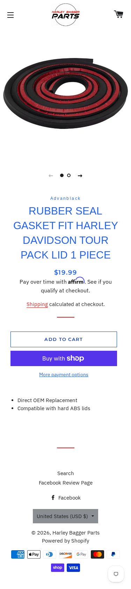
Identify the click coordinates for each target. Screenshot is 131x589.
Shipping (37, 304)
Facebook (69, 497)
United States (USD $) (62, 516)
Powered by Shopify (65, 540)
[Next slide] (80, 175)
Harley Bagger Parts (76, 532)
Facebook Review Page (66, 482)
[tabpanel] (65, 93)
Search (65, 473)
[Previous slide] (51, 175)
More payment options (63, 374)
